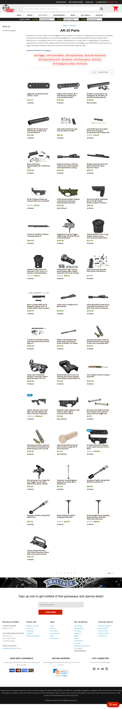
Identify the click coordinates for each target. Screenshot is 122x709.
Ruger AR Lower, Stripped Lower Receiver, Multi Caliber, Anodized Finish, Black (68, 411)
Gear (73, 15)
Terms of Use (103, 631)
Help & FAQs (103, 628)
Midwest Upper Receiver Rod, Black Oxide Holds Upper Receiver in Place (97, 166)
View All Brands (80, 651)
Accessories (59, 15)
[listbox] (105, 72)
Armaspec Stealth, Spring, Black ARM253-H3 (38, 516)
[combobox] (61, 8)
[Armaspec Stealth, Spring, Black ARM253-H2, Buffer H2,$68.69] (98, 472)
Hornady (77, 631)
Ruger (76, 636)
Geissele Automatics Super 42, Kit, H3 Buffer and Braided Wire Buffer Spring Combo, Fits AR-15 (38, 447)
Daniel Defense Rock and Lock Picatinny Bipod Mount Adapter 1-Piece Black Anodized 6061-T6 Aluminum (68, 377)
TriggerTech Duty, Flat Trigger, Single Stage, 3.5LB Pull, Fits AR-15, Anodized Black (68, 236)
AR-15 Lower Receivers (55, 55)
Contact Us (102, 636)
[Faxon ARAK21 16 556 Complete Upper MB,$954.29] (98, 367)
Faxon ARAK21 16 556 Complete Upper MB (98, 376)
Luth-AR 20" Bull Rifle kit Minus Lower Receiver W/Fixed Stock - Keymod (38, 341)
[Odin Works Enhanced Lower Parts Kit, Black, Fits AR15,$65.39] (68, 121)
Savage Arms (79, 628)
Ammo (30, 15)
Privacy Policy (103, 633)
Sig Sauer (77, 633)
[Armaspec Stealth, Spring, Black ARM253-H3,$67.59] (38, 507)
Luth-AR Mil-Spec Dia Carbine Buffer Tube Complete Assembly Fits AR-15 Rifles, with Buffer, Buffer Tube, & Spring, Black (98, 132)
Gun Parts (42, 15)
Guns (19, 15)
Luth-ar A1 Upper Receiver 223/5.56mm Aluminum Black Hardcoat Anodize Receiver (38, 552)
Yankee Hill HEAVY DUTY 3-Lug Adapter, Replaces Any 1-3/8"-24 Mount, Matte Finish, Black (97, 237)
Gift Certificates (76, 2)
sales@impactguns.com (12, 648)
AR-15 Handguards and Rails (64, 64)
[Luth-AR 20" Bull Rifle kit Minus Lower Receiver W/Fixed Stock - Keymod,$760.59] (38, 332)
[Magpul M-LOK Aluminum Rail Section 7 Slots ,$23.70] (38, 86)
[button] (61, 673)
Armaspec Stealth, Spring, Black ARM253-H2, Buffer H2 (98, 481)
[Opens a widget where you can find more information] (113, 705)
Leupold (77, 643)
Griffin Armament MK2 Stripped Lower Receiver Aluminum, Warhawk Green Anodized (68, 201)
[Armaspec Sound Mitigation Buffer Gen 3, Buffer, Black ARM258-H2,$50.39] (68, 472)
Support (99, 15)
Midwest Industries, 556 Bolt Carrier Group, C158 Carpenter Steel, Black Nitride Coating (67, 166)
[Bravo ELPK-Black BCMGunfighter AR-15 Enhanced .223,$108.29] (38, 156)
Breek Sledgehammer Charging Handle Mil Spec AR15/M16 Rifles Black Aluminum (98, 517)
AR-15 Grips (96, 60)
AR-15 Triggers (39, 55)
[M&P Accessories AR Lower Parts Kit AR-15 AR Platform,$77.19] (98, 262)
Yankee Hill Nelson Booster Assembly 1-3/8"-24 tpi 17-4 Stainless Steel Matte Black (37, 271)
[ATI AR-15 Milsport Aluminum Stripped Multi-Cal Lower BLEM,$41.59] (38, 191)
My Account (61, 2)
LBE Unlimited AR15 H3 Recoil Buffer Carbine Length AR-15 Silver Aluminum (67, 447)
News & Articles (32, 626)
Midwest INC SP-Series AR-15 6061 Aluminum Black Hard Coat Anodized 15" (37, 130)
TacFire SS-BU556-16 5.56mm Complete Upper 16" (38, 235)
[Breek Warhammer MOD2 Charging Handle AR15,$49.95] (68, 507)
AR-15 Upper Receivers (74, 55)
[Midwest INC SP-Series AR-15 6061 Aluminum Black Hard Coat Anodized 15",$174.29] (38, 121)
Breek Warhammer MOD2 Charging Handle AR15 (66, 516)
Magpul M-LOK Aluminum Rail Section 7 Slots (37, 94)
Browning (78, 626)
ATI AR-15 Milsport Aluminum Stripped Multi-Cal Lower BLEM (38, 200)
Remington (78, 648)
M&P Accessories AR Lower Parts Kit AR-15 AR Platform (96, 270)
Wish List (89, 2)
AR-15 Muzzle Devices (82, 60)
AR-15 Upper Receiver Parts (49, 60)
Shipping (29, 631)
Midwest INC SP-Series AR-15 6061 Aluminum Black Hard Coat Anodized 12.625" (67, 95)
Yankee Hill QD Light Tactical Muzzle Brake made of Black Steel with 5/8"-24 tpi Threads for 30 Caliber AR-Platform (68, 272)
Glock (76, 638)
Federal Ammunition (82, 646)
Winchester (78, 641)
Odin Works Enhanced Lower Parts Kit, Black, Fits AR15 (67, 130)
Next (110, 573)
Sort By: (94, 72)
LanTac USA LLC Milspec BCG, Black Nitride (67, 305)
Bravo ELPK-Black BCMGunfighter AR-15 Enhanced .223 (38, 166)
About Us (29, 628)
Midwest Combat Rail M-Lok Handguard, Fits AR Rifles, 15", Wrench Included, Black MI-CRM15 (97, 96)
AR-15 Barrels (67, 60)
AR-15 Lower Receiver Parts (95, 55)
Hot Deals (85, 15)
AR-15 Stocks (82, 64)
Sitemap (29, 633)
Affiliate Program (33, 636)
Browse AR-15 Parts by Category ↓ (39, 50)
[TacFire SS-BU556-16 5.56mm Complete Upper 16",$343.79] (38, 226)
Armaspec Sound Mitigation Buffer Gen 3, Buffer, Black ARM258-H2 (67, 482)
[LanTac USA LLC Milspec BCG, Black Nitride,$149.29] (68, 297)
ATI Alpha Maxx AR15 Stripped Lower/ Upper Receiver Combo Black (98, 447)
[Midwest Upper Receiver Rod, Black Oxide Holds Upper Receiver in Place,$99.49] (98, 156)
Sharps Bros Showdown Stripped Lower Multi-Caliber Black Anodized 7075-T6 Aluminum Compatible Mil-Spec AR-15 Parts (38, 378)
